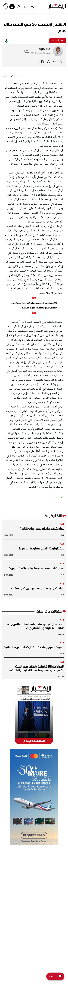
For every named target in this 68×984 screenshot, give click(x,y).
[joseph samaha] (5, 6)
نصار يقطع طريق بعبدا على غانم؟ (42, 528)
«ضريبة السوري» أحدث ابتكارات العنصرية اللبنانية (34, 647)
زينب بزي (62, 653)
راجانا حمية (61, 677)
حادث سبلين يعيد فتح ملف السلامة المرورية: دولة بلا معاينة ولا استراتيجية (35, 626)
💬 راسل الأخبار (55, 976)
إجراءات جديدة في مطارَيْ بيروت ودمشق (37, 588)
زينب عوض (61, 634)
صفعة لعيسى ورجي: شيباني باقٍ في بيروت (36, 568)
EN (25, 6)
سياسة (54, 40)
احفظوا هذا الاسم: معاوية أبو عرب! (41, 548)
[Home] (57, 6)
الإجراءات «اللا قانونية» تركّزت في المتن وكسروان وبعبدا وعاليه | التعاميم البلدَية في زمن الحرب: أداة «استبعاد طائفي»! (35, 668)
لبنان (62, 40)
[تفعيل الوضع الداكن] (33, 7)
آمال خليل (45, 49)
